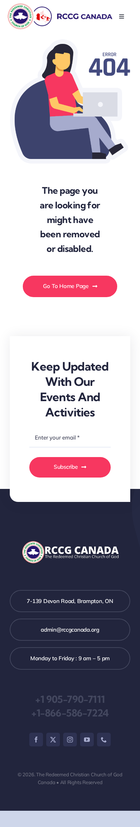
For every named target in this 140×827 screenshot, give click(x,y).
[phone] (104, 739)
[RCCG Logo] (59, 5)
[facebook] (36, 739)
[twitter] (53, 739)
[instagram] (70, 739)
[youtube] (87, 739)
